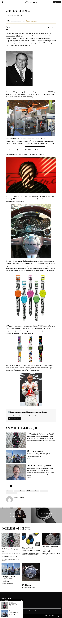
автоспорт (44, 491)
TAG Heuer (30, 491)
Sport (16, 491)
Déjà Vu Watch (27, 548)
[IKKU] (46, 515)
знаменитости (11, 493)
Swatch (22, 491)
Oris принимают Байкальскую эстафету (39, 452)
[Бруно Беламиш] (15, 515)
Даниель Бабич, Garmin (39, 465)
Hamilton (9, 491)
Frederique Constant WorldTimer (30, 584)
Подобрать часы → (14, 418)
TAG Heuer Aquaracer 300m (40, 433)
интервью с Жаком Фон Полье (35, 146)
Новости (8, 6)
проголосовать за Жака (36, 154)
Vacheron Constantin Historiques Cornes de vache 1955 (50, 549)
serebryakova (19, 497)
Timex (36, 491)
